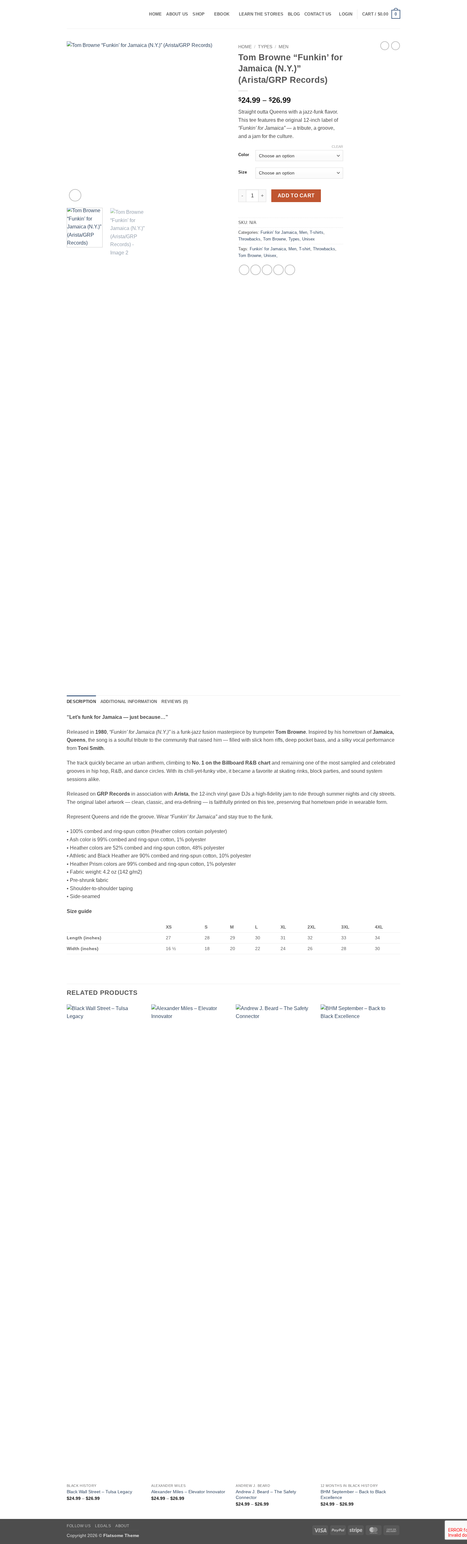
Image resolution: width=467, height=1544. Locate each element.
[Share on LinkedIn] (290, 270)
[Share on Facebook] (244, 270)
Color (243, 155)
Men (283, 46)
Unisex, (271, 255)
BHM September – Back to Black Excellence (353, 1494)
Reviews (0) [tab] (174, 701)
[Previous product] (395, 45)
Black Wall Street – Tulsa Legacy (99, 1491)
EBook (221, 14)
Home (155, 14)
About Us (177, 14)
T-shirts (316, 232)
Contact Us (318, 14)
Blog (294, 14)
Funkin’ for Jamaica (279, 232)
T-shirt (304, 248)
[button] (345, 14)
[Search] (142, 14)
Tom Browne (274, 239)
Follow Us (79, 1526)
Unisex (308, 239)
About (122, 1526)
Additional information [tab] (128, 701)
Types (265, 46)
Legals (103, 1526)
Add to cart (296, 195)
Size (242, 172)
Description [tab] (81, 701)
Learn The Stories (261, 14)
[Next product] (384, 45)
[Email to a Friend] (267, 270)
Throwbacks (249, 239)
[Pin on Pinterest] (278, 270)
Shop (199, 14)
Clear (337, 146)
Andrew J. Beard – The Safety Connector (266, 1494)
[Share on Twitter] (255, 270)
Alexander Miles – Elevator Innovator (188, 1491)
